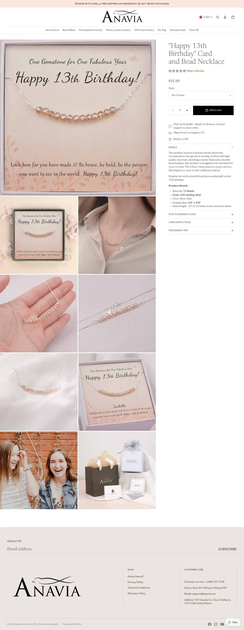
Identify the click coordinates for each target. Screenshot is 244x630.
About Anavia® (136, 576)
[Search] (217, 17)
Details (173, 147)
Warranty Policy (137, 593)
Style (171, 88)
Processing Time (178, 230)
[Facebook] (209, 624)
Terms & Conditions (139, 588)
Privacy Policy (135, 582)
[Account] (225, 17)
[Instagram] (216, 624)
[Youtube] (222, 624)
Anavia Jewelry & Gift (26, 624)
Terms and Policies (72, 624)
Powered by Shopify (48, 624)
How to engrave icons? (182, 214)
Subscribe (227, 549)
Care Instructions (180, 222)
